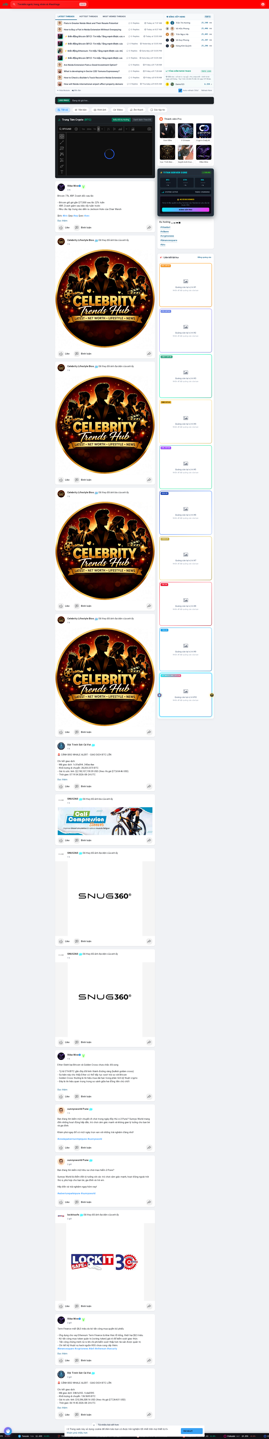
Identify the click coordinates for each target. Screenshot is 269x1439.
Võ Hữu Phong (182, 28)
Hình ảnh (101, 110)
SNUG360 (72, 798)
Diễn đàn (77, 90)
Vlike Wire (72, 185)
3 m (69, 190)
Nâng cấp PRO (185, 210)
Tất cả (64, 110)
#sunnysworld (94, 1139)
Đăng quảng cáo (204, 257)
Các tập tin (159, 110)
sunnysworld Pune (77, 1109)
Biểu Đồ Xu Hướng (121, 120)
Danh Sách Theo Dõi (142, 120)
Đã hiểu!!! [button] (188, 1431)
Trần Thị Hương (183, 23)
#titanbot (165, 227)
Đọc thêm (62, 220)
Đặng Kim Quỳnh (183, 46)
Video (119, 110)
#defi (91, 1348)
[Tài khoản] (263, 4)
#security (112, 1348)
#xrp (75, 215)
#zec (87, 215)
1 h (68, 244)
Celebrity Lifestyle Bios (80, 240)
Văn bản (82, 110)
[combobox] (49, 4)
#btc (65, 215)
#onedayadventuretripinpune (72, 1139)
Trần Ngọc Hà (182, 34)
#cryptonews (81, 1348)
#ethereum (100, 1348)
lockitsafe (73, 1214)
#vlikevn (164, 231)
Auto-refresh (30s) (190, 90)
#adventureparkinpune (68, 1193)
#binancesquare (65, 1348)
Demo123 (180, 84)
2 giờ (69, 1164)
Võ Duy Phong (182, 40)
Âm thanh (138, 110)
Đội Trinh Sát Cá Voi (79, 744)
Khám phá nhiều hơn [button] (77, 1432)
